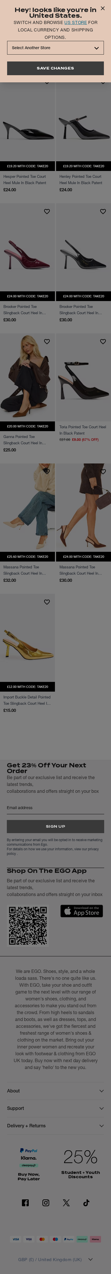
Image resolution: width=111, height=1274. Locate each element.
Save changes (55, 68)
